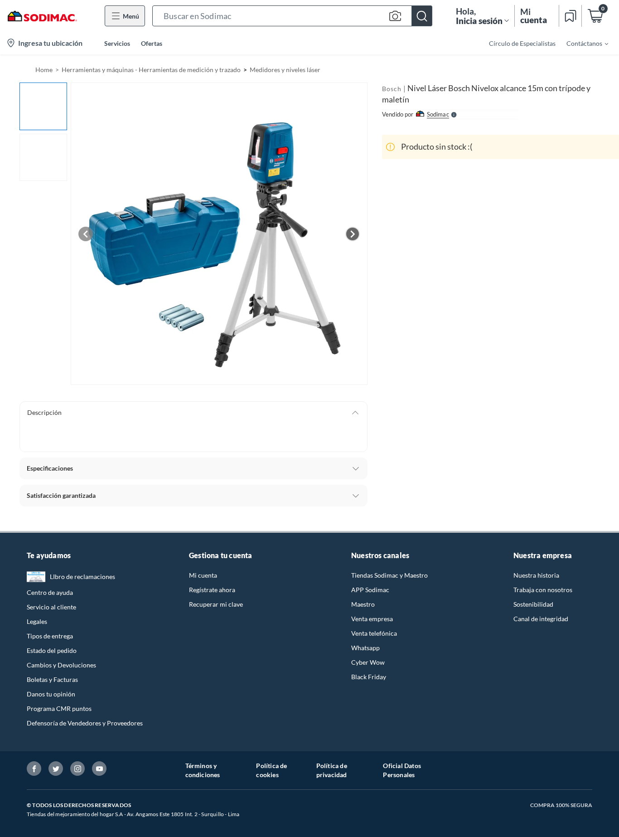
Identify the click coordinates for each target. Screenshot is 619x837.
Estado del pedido (52, 650)
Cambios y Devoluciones (61, 665)
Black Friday (368, 677)
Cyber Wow (368, 662)
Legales (37, 621)
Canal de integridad (540, 619)
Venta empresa (372, 619)
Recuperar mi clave (216, 604)
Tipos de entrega (50, 636)
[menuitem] (582, 43)
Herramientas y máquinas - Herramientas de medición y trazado (151, 69)
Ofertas (151, 43)
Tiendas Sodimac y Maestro (389, 575)
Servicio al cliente (51, 607)
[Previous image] (85, 234)
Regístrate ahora (212, 590)
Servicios (117, 43)
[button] (292, 16)
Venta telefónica (374, 633)
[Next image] (352, 234)
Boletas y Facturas (52, 679)
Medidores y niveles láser (285, 69)
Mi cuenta (203, 575)
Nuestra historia (536, 575)
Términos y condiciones (202, 770)
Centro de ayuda (50, 592)
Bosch (391, 88)
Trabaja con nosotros (542, 590)
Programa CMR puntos (59, 708)
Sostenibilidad (533, 604)
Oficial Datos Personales (402, 770)
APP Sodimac (370, 590)
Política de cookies (271, 770)
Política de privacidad (331, 770)
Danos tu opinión (51, 694)
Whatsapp (365, 648)
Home (44, 69)
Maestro (363, 604)
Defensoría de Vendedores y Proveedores (85, 723)
